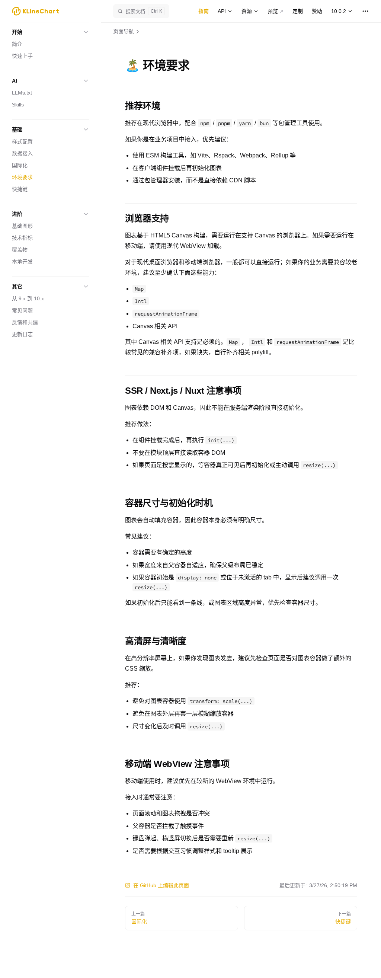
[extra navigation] (365, 11)
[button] (50, 32)
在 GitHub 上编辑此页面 (161, 885)
